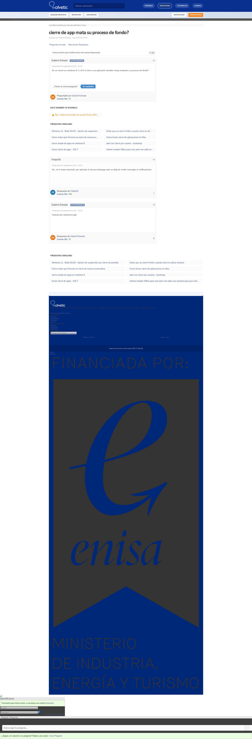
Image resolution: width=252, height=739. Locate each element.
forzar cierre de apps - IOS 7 (65, 149)
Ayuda (52, 352)
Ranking (68, 313)
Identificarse (179, 15)
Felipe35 (74, 191)
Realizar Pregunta (58, 15)
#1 (154, 60)
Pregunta (53, 313)
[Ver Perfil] (53, 97)
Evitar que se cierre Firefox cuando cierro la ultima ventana (131, 131)
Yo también (88, 86)
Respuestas (165, 6)
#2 (154, 160)
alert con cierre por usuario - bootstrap (124, 143)
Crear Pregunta (55, 736)
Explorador (54, 327)
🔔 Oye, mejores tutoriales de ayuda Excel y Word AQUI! (77, 115)
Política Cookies (89, 337)
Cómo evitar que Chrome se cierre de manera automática (77, 137)
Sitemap (53, 325)
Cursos (197, 6)
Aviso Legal (165, 337)
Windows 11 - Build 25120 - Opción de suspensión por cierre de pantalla (77, 131)
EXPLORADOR (91, 15)
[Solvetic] (61, 6)
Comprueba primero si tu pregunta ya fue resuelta (23, 722)
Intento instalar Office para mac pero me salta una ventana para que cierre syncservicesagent (131, 149)
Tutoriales (182, 6)
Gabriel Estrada (79, 95)
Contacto (53, 354)
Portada (149, 6)
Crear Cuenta (195, 15)
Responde (60, 313)
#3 (154, 205)
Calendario (54, 329)
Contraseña (43, 710)
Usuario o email (45, 707)
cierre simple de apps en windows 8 (68, 143)
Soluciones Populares (77, 44)
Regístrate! (49, 703)
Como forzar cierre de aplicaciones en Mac (126, 137)
